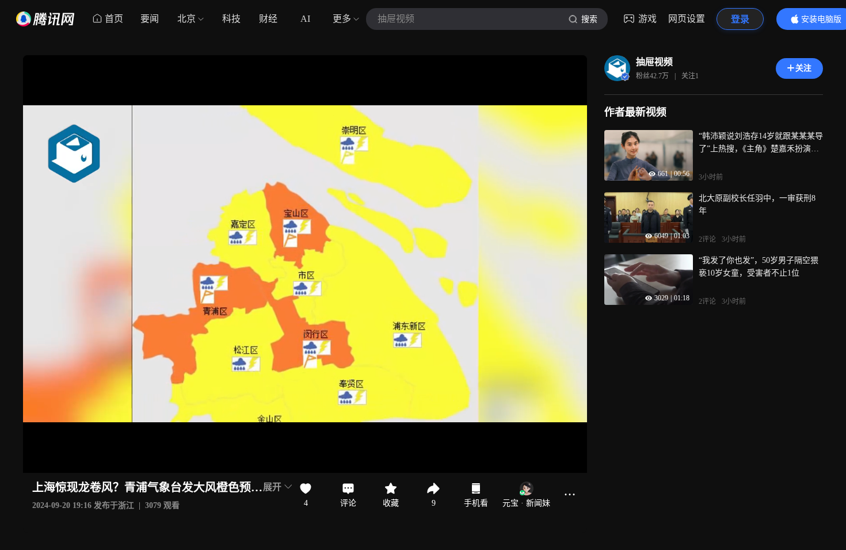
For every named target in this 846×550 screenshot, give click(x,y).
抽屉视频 (654, 62)
